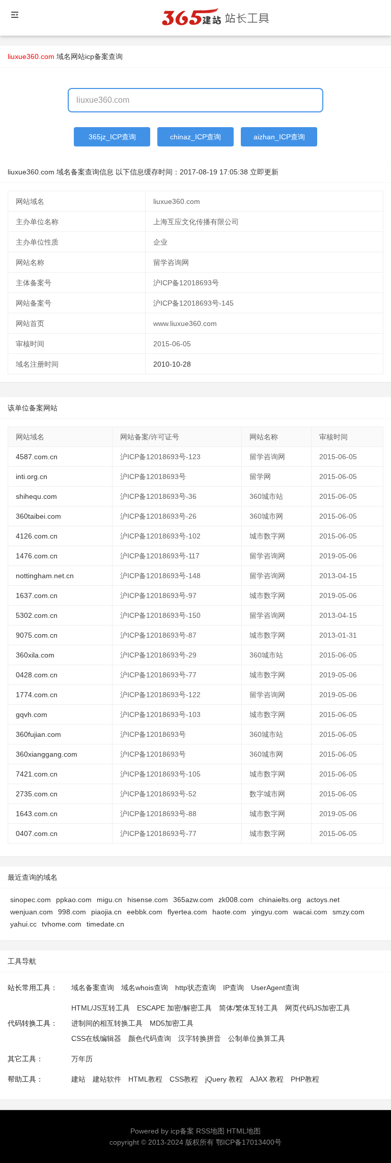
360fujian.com (38, 734)
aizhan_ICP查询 (279, 137)
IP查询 (233, 987)
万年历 (82, 1059)
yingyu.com (270, 912)
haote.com (229, 912)
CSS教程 (184, 1079)
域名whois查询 (144, 987)
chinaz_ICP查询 (195, 137)
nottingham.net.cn (45, 576)
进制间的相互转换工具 (107, 1023)
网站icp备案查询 (97, 56)
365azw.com (193, 900)
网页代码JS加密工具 (317, 1008)
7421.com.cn (37, 774)
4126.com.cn (37, 536)
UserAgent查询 (275, 987)
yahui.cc (23, 924)
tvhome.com (61, 924)
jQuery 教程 (224, 1079)
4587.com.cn (37, 457)
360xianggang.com (46, 754)
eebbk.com (144, 912)
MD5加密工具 (171, 1023)
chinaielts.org (280, 900)
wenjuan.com (31, 912)
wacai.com (310, 912)
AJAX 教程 (267, 1079)
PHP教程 (305, 1079)
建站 (78, 1079)
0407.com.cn (37, 833)
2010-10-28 (172, 364)
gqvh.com (31, 714)
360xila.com (35, 655)
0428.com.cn (37, 675)
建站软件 (107, 1079)
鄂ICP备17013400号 (249, 1142)
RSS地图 (210, 1131)
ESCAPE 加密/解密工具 (174, 1008)
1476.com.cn (37, 556)
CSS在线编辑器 (96, 1038)
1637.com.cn (37, 595)
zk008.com (236, 900)
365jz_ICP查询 (112, 137)
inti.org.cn (31, 476)
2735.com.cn (37, 794)
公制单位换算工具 (256, 1038)
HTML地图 (244, 1131)
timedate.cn (105, 924)
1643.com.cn (37, 814)
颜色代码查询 (149, 1038)
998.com (72, 912)
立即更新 (264, 172)
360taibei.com (38, 516)
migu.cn (109, 900)
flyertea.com (187, 912)
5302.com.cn (37, 615)
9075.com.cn (37, 635)
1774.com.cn (37, 695)
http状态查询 (195, 987)
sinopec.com (30, 900)
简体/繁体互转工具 (248, 1008)
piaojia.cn (106, 912)
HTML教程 (145, 1079)
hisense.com (147, 900)
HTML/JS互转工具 (100, 1008)
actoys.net (323, 900)
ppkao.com (74, 900)
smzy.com (348, 912)
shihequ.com (36, 496)
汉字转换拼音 (199, 1038)
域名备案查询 (92, 987)
